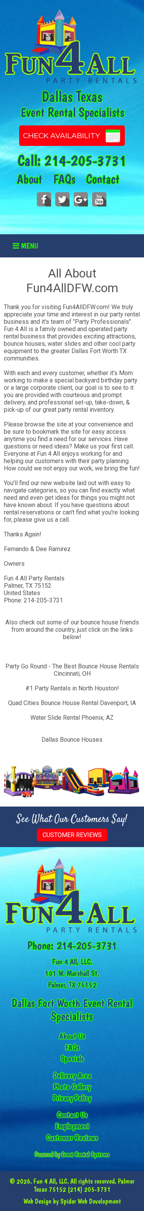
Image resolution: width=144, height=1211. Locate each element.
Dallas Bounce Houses (72, 739)
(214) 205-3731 (89, 1189)
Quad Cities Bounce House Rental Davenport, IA (72, 703)
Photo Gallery (72, 1086)
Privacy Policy (72, 1098)
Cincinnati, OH (72, 673)
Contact (102, 179)
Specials (72, 1058)
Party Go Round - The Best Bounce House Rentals (72, 666)
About (29, 179)
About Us (72, 1036)
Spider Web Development (90, 1201)
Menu (28, 245)
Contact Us (72, 1115)
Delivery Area (72, 1075)
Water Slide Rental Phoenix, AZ (72, 717)
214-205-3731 (85, 160)
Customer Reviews (72, 835)
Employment (72, 1126)
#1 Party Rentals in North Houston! (72, 688)
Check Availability (61, 135)
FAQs (64, 179)
